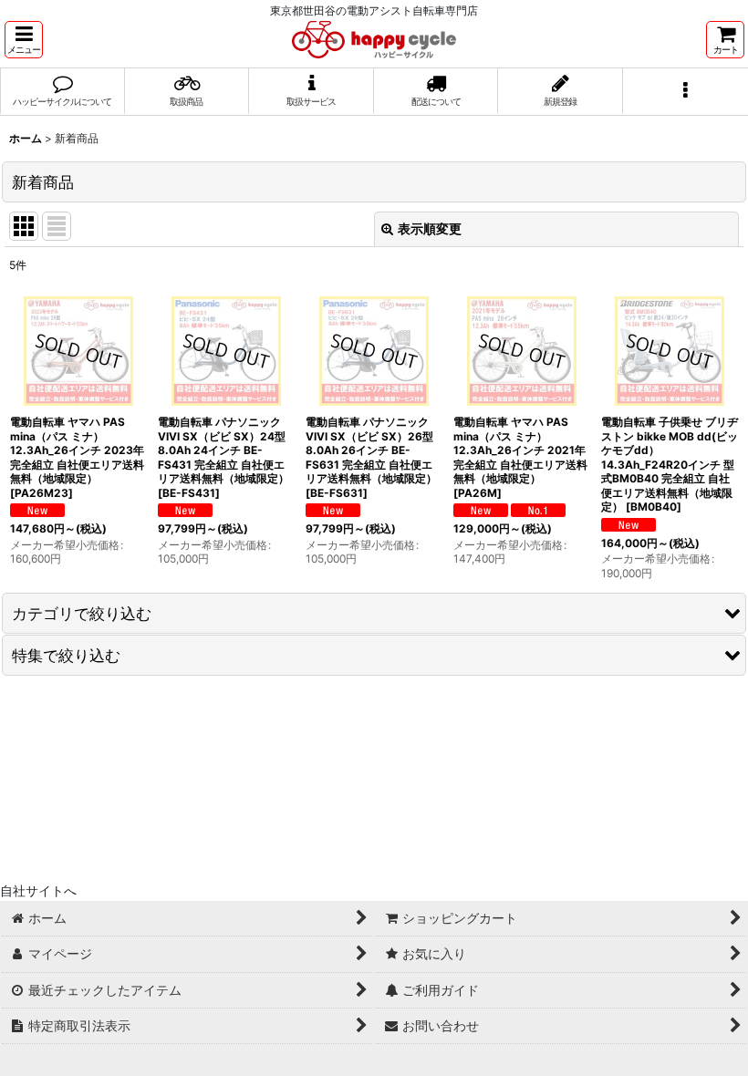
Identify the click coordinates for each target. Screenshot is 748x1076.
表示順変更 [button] (430, 228)
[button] (24, 39)
